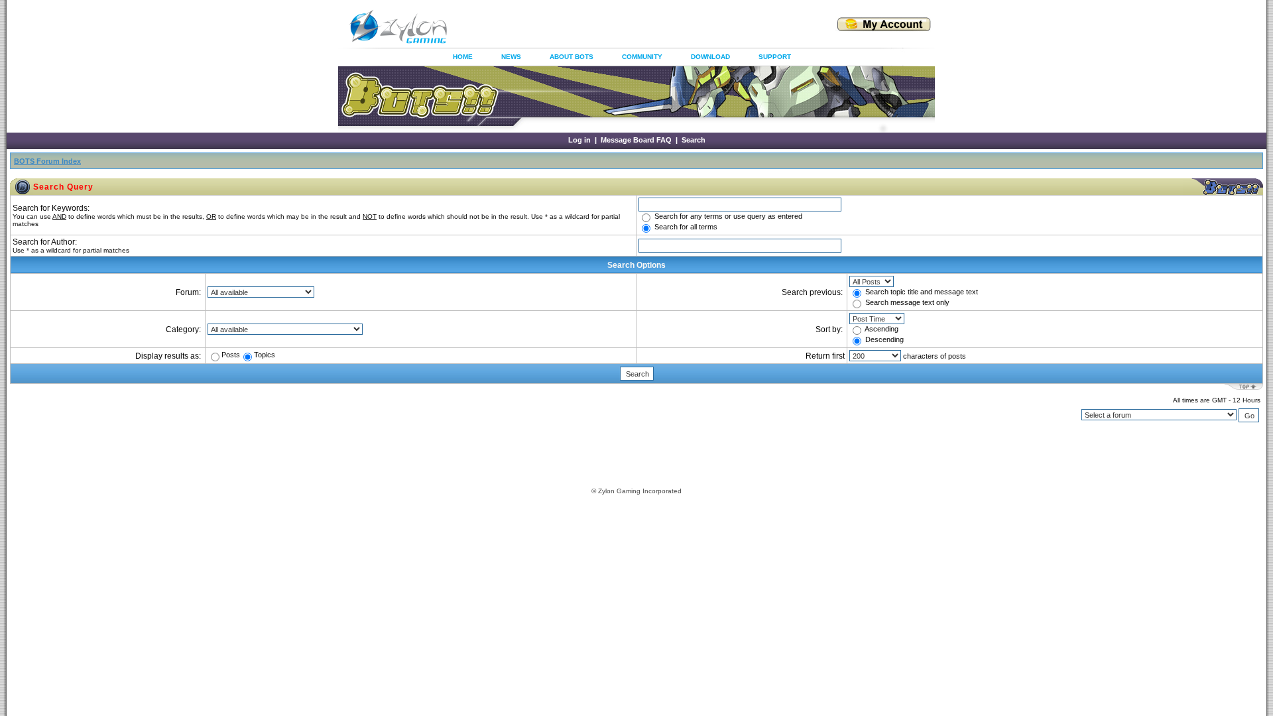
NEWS (511, 56)
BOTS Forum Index (47, 161)
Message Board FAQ (636, 140)
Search (693, 140)
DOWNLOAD (710, 56)
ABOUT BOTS (571, 56)
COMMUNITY (642, 56)
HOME (463, 56)
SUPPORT (774, 56)
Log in (579, 140)
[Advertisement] (626, 26)
